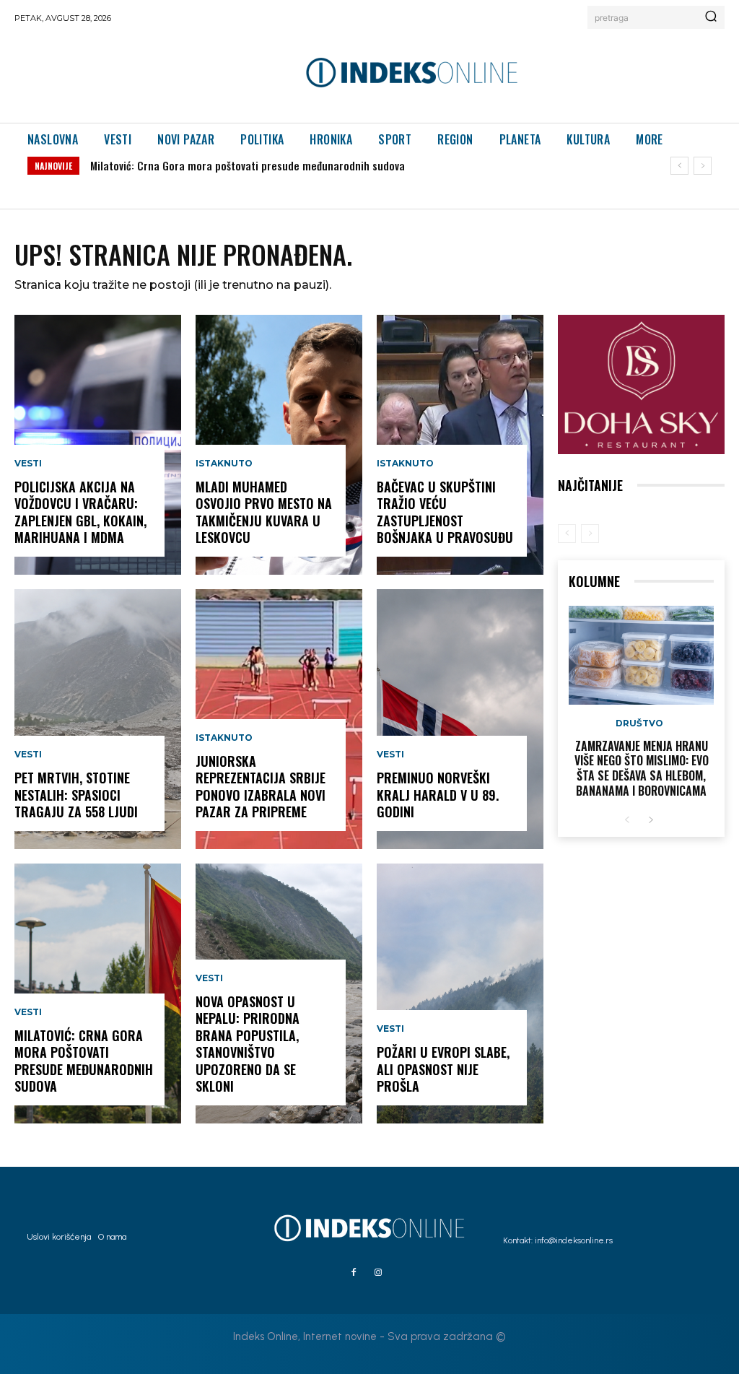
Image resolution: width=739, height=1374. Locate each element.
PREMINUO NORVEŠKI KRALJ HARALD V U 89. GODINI (438, 794)
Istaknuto (224, 463)
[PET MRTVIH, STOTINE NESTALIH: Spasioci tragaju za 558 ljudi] (97, 719)
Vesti (28, 463)
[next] (703, 166)
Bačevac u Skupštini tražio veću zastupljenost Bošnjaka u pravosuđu (445, 512)
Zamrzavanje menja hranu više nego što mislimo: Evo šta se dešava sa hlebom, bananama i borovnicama (641, 768)
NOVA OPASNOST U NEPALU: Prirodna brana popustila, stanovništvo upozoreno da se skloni (247, 1043)
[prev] (679, 166)
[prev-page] (567, 533)
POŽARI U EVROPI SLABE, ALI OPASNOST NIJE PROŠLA (443, 1069)
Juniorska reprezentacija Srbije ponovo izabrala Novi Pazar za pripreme (260, 786)
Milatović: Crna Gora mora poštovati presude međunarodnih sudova (247, 165)
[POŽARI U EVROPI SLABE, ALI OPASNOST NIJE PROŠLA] (460, 993)
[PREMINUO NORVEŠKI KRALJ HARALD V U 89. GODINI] (460, 719)
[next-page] (651, 821)
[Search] (711, 17)
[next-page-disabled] (590, 533)
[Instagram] (378, 1273)
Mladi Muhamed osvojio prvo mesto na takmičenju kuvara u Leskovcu (264, 512)
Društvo (639, 723)
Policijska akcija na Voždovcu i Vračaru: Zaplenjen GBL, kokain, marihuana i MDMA (80, 512)
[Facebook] (353, 1273)
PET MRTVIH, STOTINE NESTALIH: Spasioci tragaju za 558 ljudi (76, 794)
